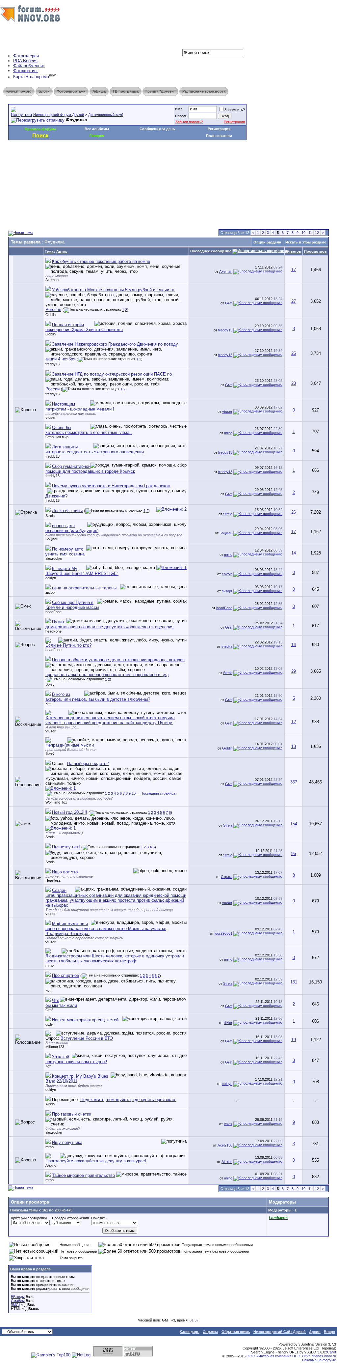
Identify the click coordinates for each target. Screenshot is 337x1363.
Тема (49, 251)
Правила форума (40, 129)
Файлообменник (29, 65)
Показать (99, 1218)
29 (293, 671)
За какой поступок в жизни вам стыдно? (76, 1059)
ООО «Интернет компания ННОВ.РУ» (278, 1356)
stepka (226, 646)
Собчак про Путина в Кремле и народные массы (72, 605)
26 (293, 512)
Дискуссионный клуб (105, 115)
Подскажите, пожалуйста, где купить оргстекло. (128, 1099)
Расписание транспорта (203, 91)
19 (293, 1039)
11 (310, 233)
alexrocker (54, 558)
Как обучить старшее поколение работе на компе (101, 261)
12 (317, 233)
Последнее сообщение (210, 251)
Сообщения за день (157, 129)
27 (293, 301)
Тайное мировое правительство (83, 1175)
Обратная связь (235, 1332)
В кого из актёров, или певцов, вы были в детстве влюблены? (97, 697)
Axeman (52, 280)
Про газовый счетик (71, 1114)
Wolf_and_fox (56, 802)
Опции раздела (267, 242)
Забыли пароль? (189, 122)
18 (293, 746)
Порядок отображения (70, 1218)
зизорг (50, 592)
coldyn (50, 578)
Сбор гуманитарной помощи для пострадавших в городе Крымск (90, 469)
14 (293, 553)
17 (293, 269)
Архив (315, 1332)
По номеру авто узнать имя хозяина (65, 551)
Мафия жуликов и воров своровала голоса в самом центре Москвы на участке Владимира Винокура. (105, 928)
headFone (53, 612)
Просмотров (315, 251)
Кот (48, 704)
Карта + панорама (31, 76)
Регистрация (234, 122)
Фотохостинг (25, 70)
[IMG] (15, 1305)
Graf (228, 303)
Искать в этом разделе (305, 242)
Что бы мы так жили (61, 1003)
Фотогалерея (26, 55)
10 (303, 233)
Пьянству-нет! (66, 846)
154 (293, 823)
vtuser (50, 417)
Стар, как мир (56, 437)
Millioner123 (54, 1047)
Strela (50, 516)
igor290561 (223, 933)
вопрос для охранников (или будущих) (71, 528)
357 (293, 782)
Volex (228, 1124)
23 (293, 383)
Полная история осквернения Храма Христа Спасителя (84, 327)
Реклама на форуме (319, 1360)
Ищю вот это (65, 871)
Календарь (189, 1332)
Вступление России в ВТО (87, 1038)
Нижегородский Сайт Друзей (279, 1332)
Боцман (51, 539)
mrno (228, 433)
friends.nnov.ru (324, 1356)
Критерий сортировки (29, 1218)
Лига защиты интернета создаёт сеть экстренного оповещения (94, 449)
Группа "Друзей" (160, 91)
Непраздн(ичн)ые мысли (69, 745)
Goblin (50, 315)
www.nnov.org (19, 91)
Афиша (99, 91)
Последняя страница (158, 793)
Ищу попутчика (67, 1142)
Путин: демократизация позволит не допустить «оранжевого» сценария (109, 624)
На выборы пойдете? (88, 763)
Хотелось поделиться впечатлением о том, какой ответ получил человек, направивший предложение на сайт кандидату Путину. (110, 720)
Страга (226, 877)
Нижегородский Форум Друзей (58, 115)
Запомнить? (234, 110)
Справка (210, 1332)
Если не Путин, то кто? (68, 645)
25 (293, 353)
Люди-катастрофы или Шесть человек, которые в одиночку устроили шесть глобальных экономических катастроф (114, 958)
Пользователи (219, 136)
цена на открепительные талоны (84, 587)
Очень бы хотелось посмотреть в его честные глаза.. (88, 430)
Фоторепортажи (71, 91)
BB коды (18, 1297)
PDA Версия (25, 60)
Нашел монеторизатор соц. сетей (85, 1019)
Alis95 (50, 1104)
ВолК (49, 684)
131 (293, 982)
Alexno (50, 1165)
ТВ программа (126, 91)
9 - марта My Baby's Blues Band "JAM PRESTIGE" (81, 571)
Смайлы (18, 1301)
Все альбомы (97, 129)
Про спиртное (65, 975)
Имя (178, 109)
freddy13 (225, 330)
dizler (49, 1024)
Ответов (293, 251)
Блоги (44, 91)
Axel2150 (225, 1145)
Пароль (181, 116)
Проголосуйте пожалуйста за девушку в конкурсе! (95, 1160)
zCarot (330, 1352)
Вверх (329, 1332)
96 (293, 853)
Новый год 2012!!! (69, 812)
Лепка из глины (67, 510)
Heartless (53, 880)
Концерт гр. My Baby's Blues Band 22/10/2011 (76, 1079)
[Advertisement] (128, 160)
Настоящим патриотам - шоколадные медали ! (79, 407)
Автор (61, 251)
